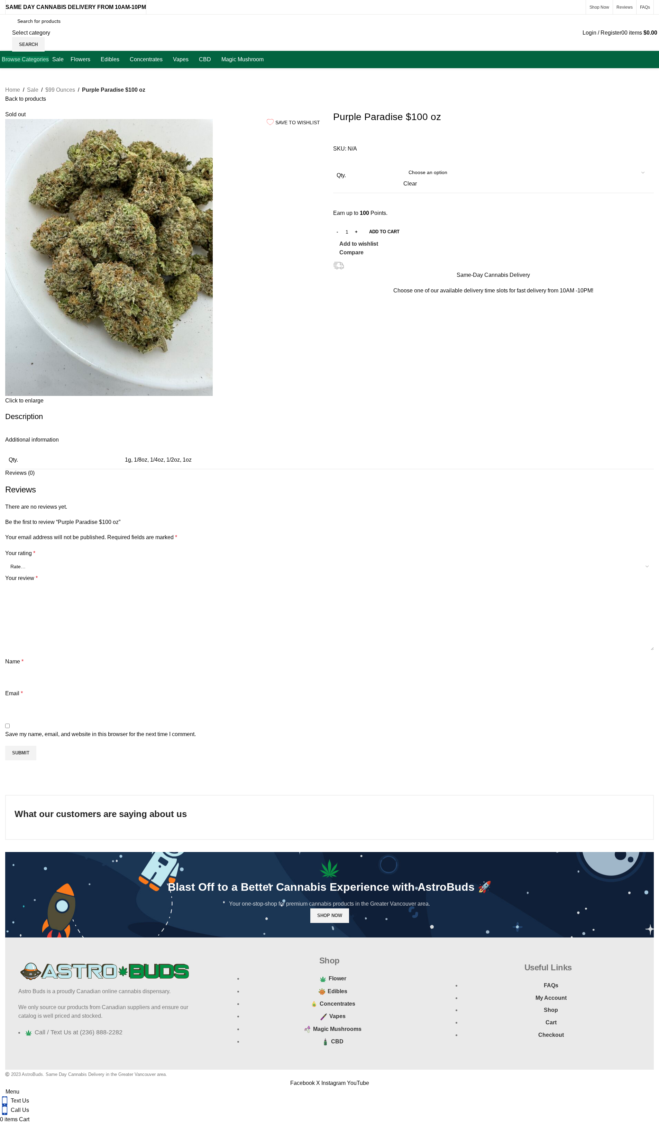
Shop (551, 1010)
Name (14, 661)
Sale (32, 90)
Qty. (341, 175)
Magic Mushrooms (337, 1029)
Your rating (20, 553)
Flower (337, 978)
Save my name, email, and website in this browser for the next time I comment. (100, 734)
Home (12, 90)
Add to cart (384, 231)
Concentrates (337, 1004)
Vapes (337, 1016)
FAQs (551, 985)
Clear (410, 184)
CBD (337, 1041)
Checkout (551, 1035)
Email (14, 693)
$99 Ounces (60, 90)
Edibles (337, 991)
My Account (551, 998)
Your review (21, 578)
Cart (551, 1022)
